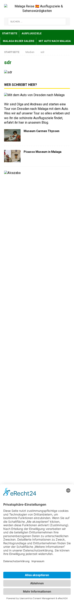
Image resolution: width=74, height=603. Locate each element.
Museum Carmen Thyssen (41, 131)
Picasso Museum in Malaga (42, 151)
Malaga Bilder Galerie (18, 41)
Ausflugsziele (32, 33)
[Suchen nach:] (37, 21)
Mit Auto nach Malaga (55, 41)
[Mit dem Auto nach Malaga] (34, 95)
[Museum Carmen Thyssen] (12, 135)
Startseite (9, 33)
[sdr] (8, 72)
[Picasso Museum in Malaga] (12, 156)
